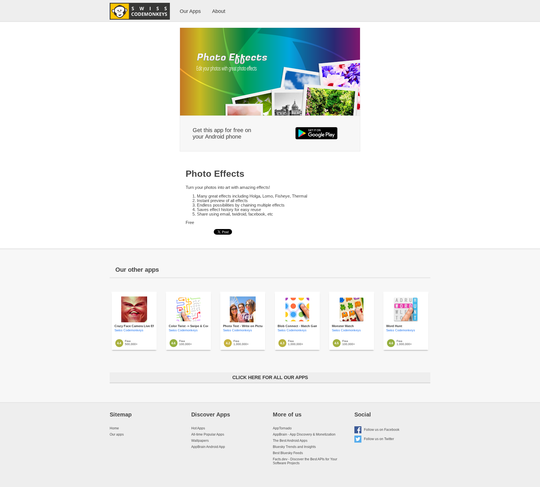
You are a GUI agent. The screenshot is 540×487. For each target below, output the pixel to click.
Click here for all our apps (270, 377)
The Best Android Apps (290, 441)
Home (114, 428)
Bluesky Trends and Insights (294, 447)
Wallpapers (200, 441)
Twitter (379, 439)
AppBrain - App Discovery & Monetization (304, 434)
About (218, 11)
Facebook (381, 430)
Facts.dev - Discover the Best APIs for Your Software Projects (305, 461)
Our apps (117, 434)
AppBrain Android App (208, 447)
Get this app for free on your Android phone (222, 133)
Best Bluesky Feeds (288, 453)
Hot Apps (198, 428)
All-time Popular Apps (207, 434)
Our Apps (190, 11)
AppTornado (282, 428)
